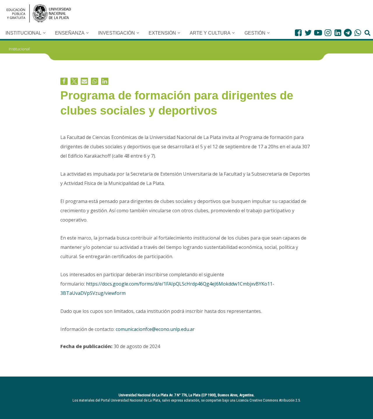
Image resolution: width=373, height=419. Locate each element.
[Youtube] (318, 33)
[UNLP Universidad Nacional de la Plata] (39, 13)
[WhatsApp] (358, 33)
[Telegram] (348, 33)
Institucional (19, 48)
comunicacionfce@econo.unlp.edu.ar (155, 329)
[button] (44, 33)
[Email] (84, 81)
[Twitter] (308, 33)
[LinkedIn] (338, 33)
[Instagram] (328, 33)
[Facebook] (298, 33)
